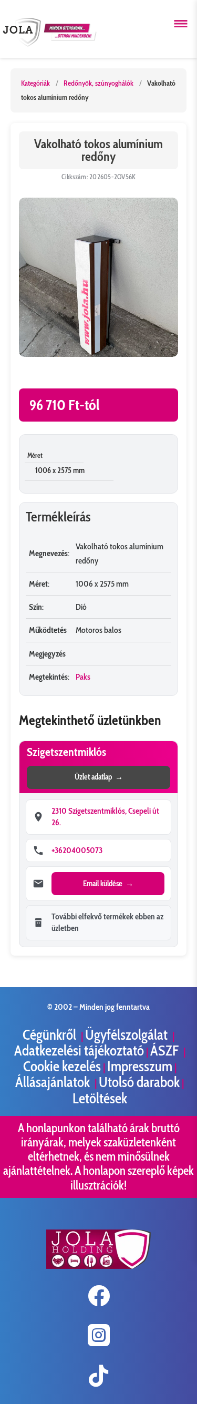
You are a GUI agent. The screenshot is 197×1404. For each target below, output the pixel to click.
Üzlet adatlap (93, 777)
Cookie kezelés (62, 1066)
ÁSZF (165, 1050)
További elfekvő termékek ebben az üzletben (107, 922)
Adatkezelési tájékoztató (79, 1050)
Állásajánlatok (53, 1082)
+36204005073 (76, 850)
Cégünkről (51, 1034)
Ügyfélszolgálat (127, 1034)
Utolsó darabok (139, 1082)
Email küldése (102, 883)
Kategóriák (35, 83)
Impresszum (139, 1066)
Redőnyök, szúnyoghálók (98, 83)
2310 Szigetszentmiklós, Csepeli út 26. (105, 816)
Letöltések (99, 1098)
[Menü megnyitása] (181, 24)
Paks (83, 677)
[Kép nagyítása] (98, 277)
